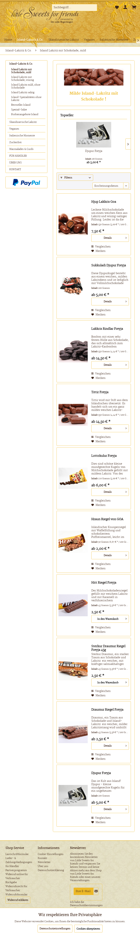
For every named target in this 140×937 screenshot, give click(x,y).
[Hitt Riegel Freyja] (73, 605)
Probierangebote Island (24, 114)
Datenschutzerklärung (51, 870)
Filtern (68, 177)
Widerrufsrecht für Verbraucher (16, 888)
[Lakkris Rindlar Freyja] (73, 351)
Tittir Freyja (99, 392)
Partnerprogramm (16, 870)
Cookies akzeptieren (88, 928)
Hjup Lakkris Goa (103, 202)
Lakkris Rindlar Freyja (107, 329)
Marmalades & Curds (21, 149)
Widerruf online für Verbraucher (16, 876)
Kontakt (42, 858)
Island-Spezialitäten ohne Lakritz (26, 99)
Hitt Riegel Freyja (103, 582)
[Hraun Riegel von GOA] (73, 542)
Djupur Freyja (93, 151)
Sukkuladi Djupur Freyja (108, 265)
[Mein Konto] (125, 7)
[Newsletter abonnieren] (95, 891)
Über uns (43, 866)
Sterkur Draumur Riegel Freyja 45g (108, 648)
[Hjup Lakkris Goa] (73, 224)
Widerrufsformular (16, 894)
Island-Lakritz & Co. (21, 63)
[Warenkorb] (134, 7)
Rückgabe (11, 882)
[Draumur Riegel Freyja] (73, 732)
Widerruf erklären (17, 900)
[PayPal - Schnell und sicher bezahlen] (26, 182)
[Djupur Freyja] (93, 134)
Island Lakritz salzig (22, 92)
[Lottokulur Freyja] (73, 478)
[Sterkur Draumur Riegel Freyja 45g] (73, 669)
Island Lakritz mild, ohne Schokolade (25, 86)
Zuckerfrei (15, 142)
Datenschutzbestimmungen (86, 905)
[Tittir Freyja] (73, 415)
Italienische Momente (22, 135)
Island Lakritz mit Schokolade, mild (21, 71)
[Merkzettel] (116, 7)
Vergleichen (102, 246)
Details (108, 237)
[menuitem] (74, 7)
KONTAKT (15, 169)
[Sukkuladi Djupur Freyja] (73, 288)
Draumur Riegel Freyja (107, 709)
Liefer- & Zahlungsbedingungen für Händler (18, 862)
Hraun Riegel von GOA (107, 519)
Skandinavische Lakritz (23, 122)
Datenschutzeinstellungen (55, 928)
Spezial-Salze (19, 109)
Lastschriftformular (17, 854)
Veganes (14, 128)
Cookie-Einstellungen (50, 854)
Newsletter (44, 862)
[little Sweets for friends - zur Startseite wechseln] (47, 15)
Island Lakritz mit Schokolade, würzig (22, 79)
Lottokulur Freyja (104, 456)
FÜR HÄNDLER (18, 155)
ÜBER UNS (15, 162)
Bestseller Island (20, 104)
